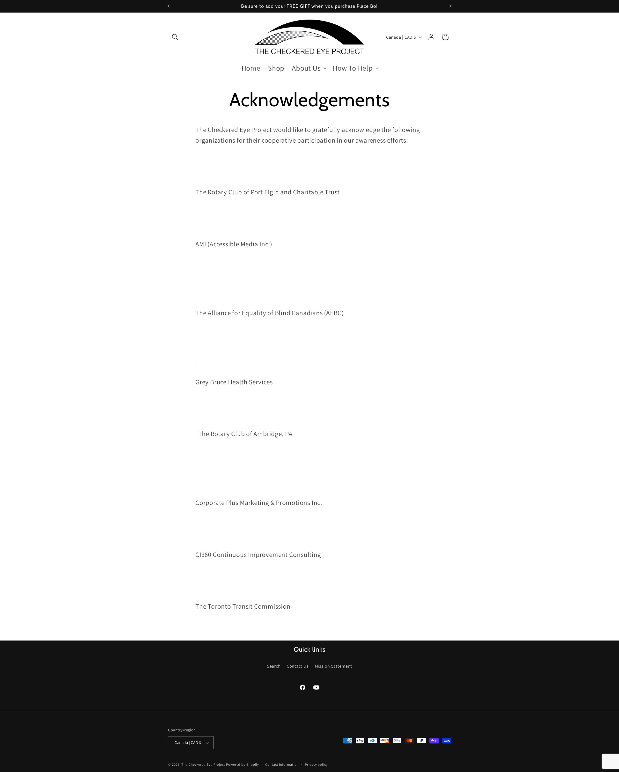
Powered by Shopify (242, 764)
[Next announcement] (450, 6)
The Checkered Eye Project (203, 764)
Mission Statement (333, 666)
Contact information (282, 764)
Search (274, 666)
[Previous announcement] (168, 6)
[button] (175, 37)
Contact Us (298, 666)
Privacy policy (316, 764)
